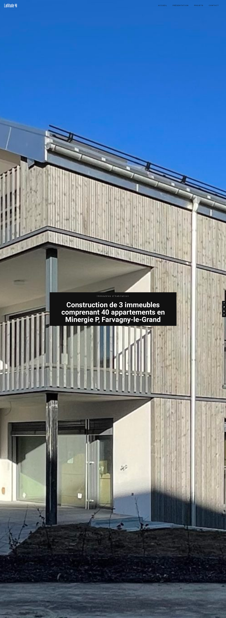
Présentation (181, 5)
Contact (214, 5)
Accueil (162, 5)
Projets (198, 5)
